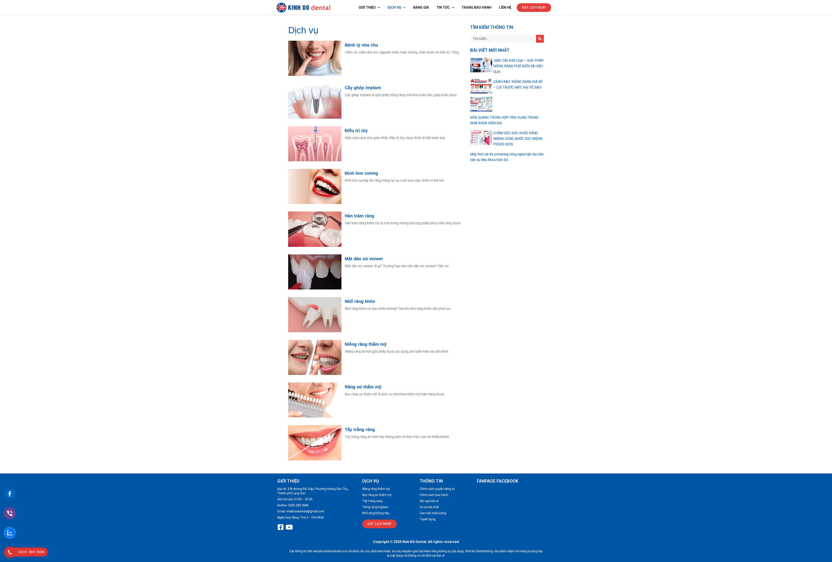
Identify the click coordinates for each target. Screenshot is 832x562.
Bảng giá (421, 7)
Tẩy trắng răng (360, 429)
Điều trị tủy (356, 130)
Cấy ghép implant (363, 87)
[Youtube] (289, 527)
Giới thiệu (367, 7)
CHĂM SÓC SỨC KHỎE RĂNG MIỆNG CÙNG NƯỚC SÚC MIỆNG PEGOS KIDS (518, 138)
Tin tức (443, 7)
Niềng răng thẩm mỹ (366, 344)
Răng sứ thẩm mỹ (363, 386)
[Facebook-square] (280, 527)
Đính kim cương (361, 173)
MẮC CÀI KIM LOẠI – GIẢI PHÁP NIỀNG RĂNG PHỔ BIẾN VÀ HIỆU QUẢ (518, 66)
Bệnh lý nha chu (361, 45)
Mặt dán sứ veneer (364, 258)
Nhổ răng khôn (360, 301)
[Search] (540, 39)
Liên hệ (505, 7)
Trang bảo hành (476, 7)
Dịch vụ (394, 7)
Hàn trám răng (359, 215)
